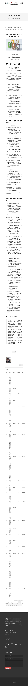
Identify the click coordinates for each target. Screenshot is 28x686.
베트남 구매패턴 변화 (10, 530)
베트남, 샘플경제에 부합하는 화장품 (10, 445)
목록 (21, 365)
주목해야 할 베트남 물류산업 (10, 523)
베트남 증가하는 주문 (10, 542)
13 (14, 605)
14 (16, 605)
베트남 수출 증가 (10, 419)
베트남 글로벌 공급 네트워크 (10, 583)
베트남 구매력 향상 (10, 390)
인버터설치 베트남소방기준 (10, 632)
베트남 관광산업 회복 (10, 436)
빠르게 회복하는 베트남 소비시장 (10, 496)
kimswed (7, 29)
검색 (19, 602)
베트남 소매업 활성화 (10, 402)
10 (8, 605)
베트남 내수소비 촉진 (10, 483)
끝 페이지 (19, 605)
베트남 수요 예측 (10, 458)
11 (10, 605)
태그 (21, 600)
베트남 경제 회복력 (10, 503)
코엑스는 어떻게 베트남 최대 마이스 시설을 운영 (10, 466)
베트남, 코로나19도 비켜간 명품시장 (10, 592)
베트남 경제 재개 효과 (10, 549)
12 (12, 605)
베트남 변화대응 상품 (10, 476)
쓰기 (17, 600)
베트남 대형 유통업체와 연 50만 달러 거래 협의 (10, 573)
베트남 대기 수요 (10, 452)
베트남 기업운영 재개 (10, 555)
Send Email (8, 668)
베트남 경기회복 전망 (10, 396)
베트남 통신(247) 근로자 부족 (10, 563)
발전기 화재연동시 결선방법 (10, 638)
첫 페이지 (7, 603)
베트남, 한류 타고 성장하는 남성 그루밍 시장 (10, 411)
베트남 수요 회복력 (10, 425)
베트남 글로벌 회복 (10, 489)
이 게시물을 (20, 355)
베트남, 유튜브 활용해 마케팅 (10, 510)
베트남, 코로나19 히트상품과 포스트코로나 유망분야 (10, 380)
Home (9, 18)
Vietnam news (17, 18)
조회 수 (18, 372)
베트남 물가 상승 (10, 430)
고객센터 (12, 18)
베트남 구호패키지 (10, 516)
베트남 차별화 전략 (10, 536)
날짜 (22, 372)
